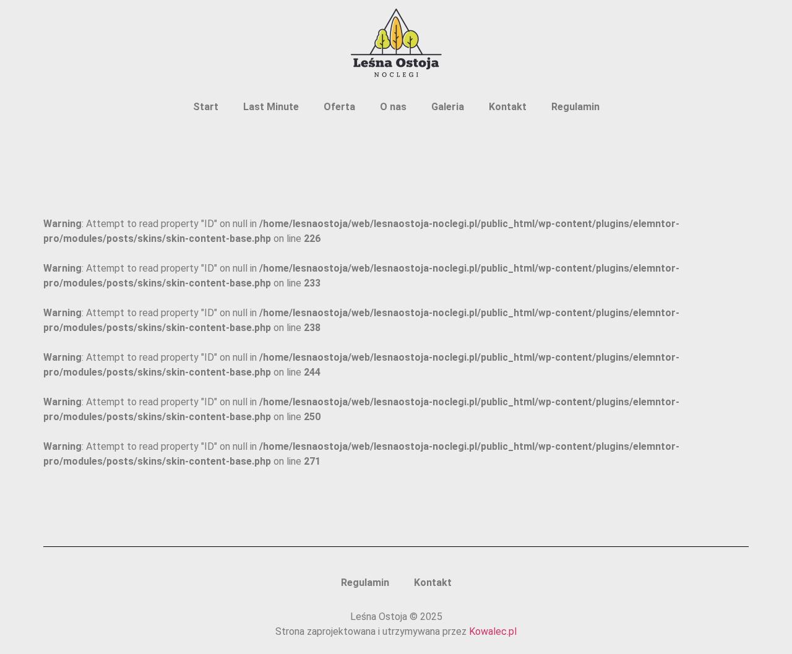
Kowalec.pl (493, 631)
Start (205, 107)
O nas (393, 107)
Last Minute (271, 107)
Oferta (339, 107)
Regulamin (575, 107)
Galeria (447, 107)
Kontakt (508, 107)
